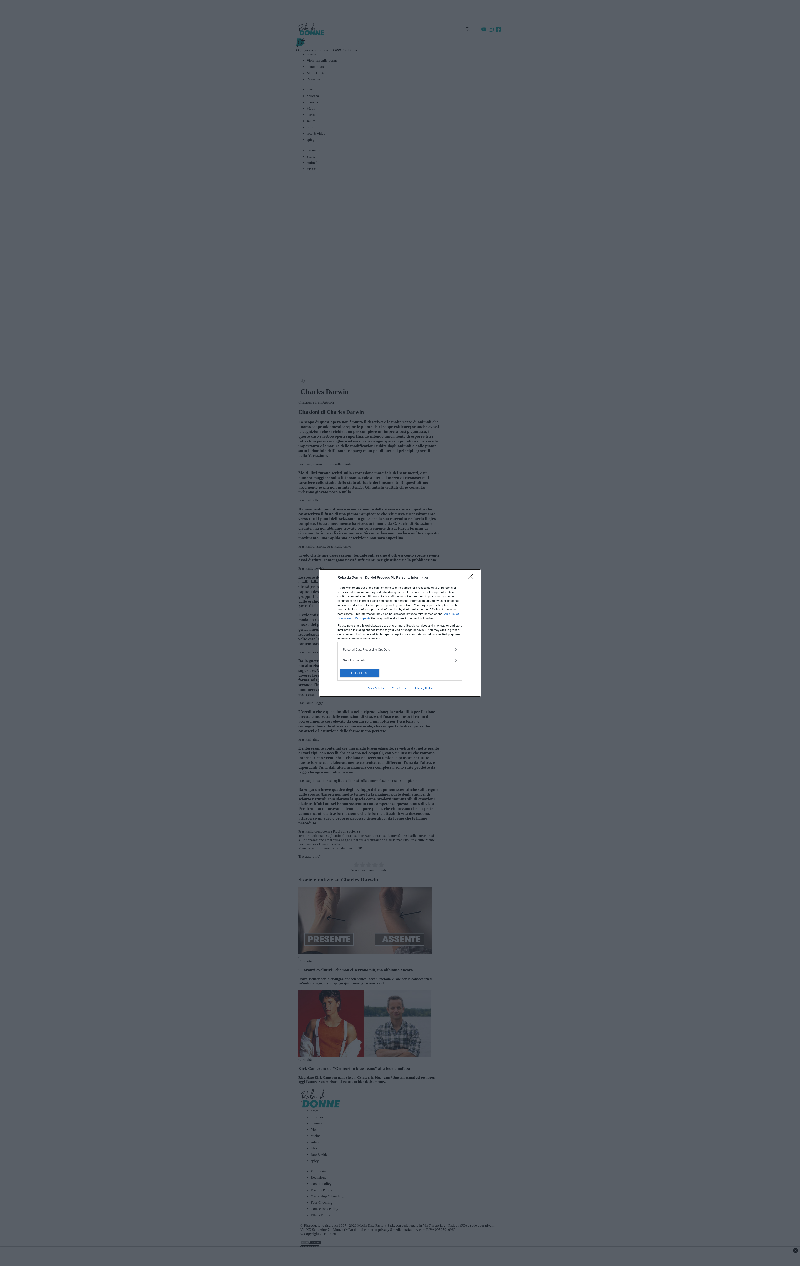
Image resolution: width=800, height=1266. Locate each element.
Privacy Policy (424, 688)
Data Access (400, 688)
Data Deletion (376, 688)
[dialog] (400, 633)
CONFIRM (359, 673)
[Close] (472, 578)
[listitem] (400, 649)
